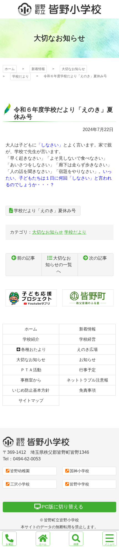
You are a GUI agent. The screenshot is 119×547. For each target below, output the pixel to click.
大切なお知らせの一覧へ (58, 265)
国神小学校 (79, 471)
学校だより (20, 76)
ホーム (10, 69)
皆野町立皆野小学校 (59, 9)
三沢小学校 (20, 484)
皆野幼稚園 (20, 471)
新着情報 (38, 69)
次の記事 (98, 258)
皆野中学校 (79, 484)
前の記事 (26, 258)
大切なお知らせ (73, 69)
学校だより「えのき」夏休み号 (45, 210)
